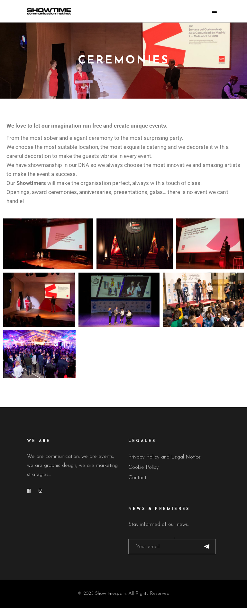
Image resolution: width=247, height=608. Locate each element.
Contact (137, 477)
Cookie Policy (143, 467)
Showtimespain (110, 593)
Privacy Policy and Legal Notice (164, 457)
